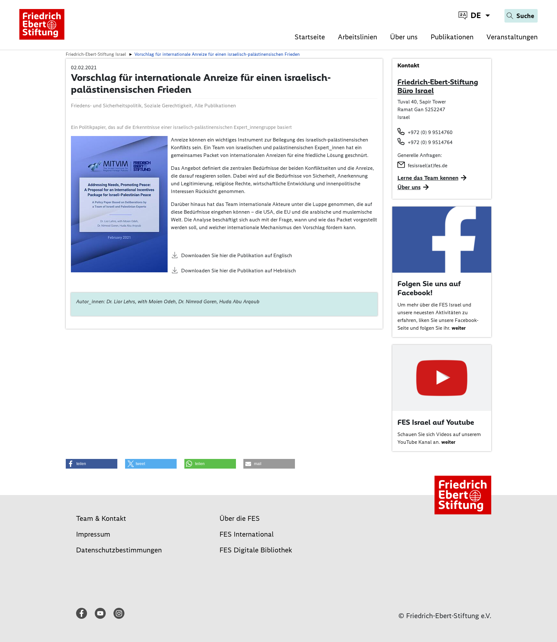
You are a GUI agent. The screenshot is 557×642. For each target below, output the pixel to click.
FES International (247, 534)
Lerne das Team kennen (427, 177)
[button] (91, 464)
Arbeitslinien (357, 37)
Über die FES (240, 518)
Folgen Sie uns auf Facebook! (429, 288)
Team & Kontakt (101, 518)
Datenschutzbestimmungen (119, 550)
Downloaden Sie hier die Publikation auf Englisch (236, 255)
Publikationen (452, 37)
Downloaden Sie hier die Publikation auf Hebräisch (238, 271)
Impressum (93, 534)
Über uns (404, 37)
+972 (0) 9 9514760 (430, 132)
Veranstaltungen (512, 37)
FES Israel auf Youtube (435, 422)
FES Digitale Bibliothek (256, 550)
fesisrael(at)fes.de (427, 165)
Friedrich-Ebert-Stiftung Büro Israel (437, 86)
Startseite (310, 37)
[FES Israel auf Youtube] (442, 377)
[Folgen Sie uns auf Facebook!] (442, 239)
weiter (459, 328)
